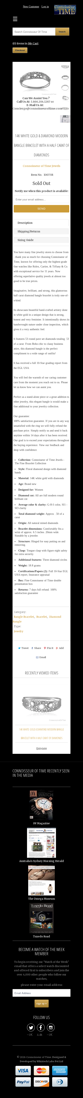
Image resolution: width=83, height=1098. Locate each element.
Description (25, 223)
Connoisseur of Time (38, 1057)
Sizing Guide (26, 240)
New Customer (31, 6)
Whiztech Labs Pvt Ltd (50, 1061)
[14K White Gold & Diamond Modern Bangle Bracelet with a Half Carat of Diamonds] (35, 79)
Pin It (50, 648)
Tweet (25, 648)
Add (61, 648)
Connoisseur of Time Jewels (41, 166)
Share (37, 648)
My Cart (33, 43)
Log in (45, 6)
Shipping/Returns (29, 231)
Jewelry (18, 631)
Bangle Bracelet (24, 616)
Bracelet (41, 616)
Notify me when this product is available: (42, 191)
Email (42, 657)
